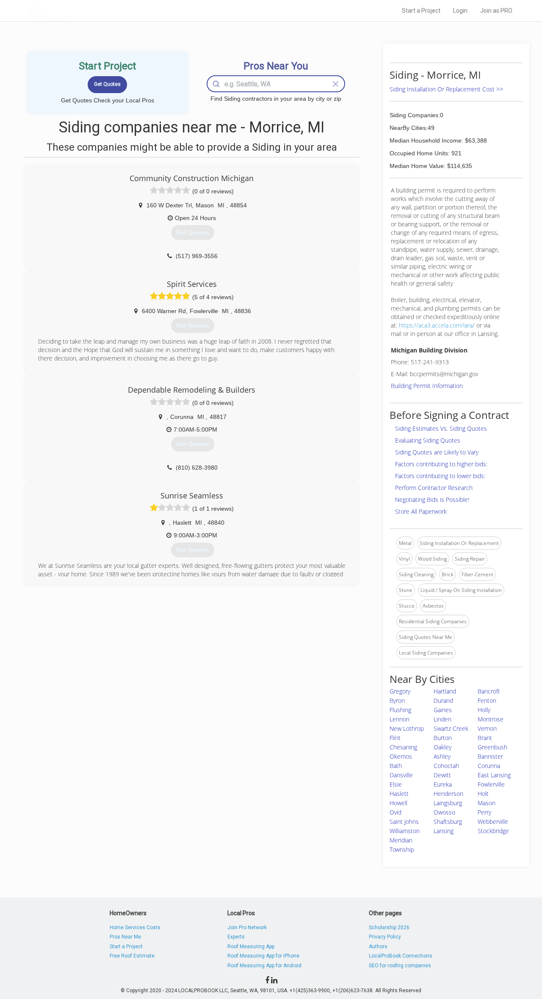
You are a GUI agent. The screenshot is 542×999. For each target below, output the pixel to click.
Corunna (489, 766)
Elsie (396, 784)
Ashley (442, 756)
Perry (484, 812)
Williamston (405, 831)
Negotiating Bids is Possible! (432, 499)
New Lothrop (407, 728)
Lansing (444, 831)
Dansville (401, 775)
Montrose (490, 719)
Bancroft (489, 691)
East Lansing (494, 775)
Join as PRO (496, 10)
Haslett (399, 794)
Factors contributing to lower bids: (440, 476)
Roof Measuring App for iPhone (263, 956)
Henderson (448, 794)
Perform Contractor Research (434, 488)
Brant (485, 738)
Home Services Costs (135, 927)
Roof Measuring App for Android (264, 966)
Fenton (487, 700)
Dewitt (442, 775)
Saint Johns (404, 821)
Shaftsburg (448, 821)
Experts (236, 937)
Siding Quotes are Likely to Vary (436, 452)
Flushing (400, 710)
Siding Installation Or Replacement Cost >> (446, 89)
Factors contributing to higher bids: (441, 464)
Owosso (444, 812)
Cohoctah (446, 766)
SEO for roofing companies (400, 966)
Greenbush (492, 747)
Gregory (400, 691)
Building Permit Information (427, 386)
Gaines (443, 710)
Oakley (442, 747)
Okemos (401, 756)
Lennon (399, 719)
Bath (396, 766)
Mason (486, 803)
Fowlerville (491, 784)
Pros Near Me (125, 937)
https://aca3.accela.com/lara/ (437, 325)
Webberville (493, 821)
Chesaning (403, 747)
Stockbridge (493, 831)
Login (460, 10)
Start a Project (421, 10)
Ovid (395, 812)
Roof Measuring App (250, 946)
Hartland (445, 691)
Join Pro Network (247, 927)
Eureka (443, 784)
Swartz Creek (451, 728)
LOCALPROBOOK (77, 10)
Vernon (487, 728)
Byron (397, 700)
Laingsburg (448, 803)
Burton (443, 738)
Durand (443, 700)
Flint (395, 738)
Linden (442, 719)
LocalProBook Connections (400, 956)
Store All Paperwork (421, 511)
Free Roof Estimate (132, 956)
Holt (483, 794)
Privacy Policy (385, 937)
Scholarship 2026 (389, 927)
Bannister (490, 756)
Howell (398, 803)
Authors (378, 946)
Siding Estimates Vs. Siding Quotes (441, 428)
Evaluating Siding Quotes (427, 440)
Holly (484, 710)
